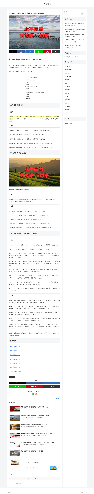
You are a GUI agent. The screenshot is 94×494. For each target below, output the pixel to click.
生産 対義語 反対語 (15, 351)
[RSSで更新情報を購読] (36, 394)
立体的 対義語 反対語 (15, 371)
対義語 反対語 (12, 377)
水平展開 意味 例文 (30, 80)
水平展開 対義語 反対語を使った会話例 (35, 92)
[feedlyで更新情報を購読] (33, 394)
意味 (28, 82)
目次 (32, 77)
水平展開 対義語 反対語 (31, 86)
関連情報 (28, 98)
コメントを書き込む (34, 479)
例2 (28, 96)
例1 (28, 94)
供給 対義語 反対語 (15, 355)
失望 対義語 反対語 (15, 367)
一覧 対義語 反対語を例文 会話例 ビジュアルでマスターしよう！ (75, 41)
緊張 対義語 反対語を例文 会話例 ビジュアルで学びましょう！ (75, 46)
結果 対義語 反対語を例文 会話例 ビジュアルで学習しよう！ (75, 35)
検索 (65, 11)
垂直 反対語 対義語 (15, 346)
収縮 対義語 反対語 (15, 359)
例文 (28, 84)
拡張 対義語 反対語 (15, 363)
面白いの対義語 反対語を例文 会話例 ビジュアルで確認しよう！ (75, 24)
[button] (56, 51)
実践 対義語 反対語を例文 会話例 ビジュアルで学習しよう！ (75, 30)
